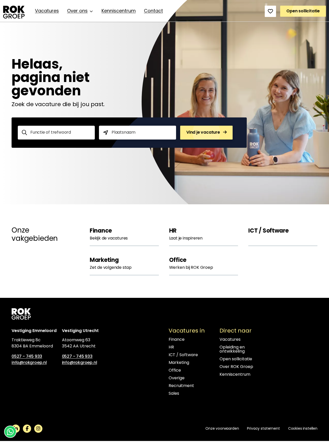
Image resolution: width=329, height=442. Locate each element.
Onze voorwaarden (222, 428)
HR (171, 347)
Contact (153, 11)
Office (175, 371)
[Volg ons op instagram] (38, 429)
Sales (174, 394)
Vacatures (47, 11)
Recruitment (181, 386)
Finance (177, 340)
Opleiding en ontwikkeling (232, 349)
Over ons (77, 11)
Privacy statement (263, 428)
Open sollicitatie (236, 359)
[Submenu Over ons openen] (91, 11)
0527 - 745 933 (27, 357)
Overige (177, 378)
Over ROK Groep (236, 367)
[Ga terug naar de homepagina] (14, 12)
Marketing (179, 363)
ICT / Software (183, 355)
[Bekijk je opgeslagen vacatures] (270, 11)
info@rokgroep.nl (29, 363)
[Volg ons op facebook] (27, 429)
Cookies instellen (302, 428)
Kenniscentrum (119, 11)
